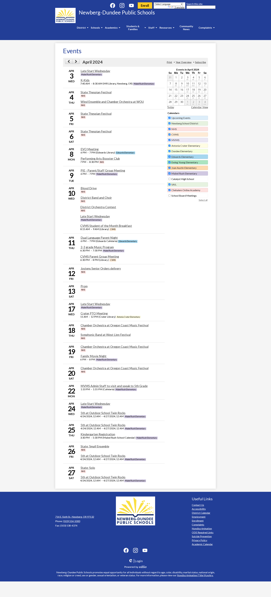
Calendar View (199, 107)
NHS (174, 129)
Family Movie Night (93, 356)
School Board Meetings (184, 195)
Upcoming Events (180, 117)
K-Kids (85, 80)
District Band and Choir (96, 197)
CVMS (175, 134)
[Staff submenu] (152, 27)
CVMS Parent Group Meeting (99, 256)
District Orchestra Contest (98, 207)
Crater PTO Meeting (94, 313)
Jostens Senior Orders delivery (101, 268)
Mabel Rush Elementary (184, 173)
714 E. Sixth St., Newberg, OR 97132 (74, 516)
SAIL (173, 184)
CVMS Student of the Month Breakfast (106, 226)
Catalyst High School (182, 178)
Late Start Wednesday (95, 71)
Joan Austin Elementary (184, 167)
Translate (179, 7)
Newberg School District (184, 123)
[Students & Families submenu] (134, 27)
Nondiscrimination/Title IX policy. (195, 575)
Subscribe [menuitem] (200, 62)
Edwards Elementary (182, 156)
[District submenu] (83, 27)
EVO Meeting (89, 149)
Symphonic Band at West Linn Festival (106, 334)
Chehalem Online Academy (185, 190)
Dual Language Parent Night (99, 237)
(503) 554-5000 (71, 521)
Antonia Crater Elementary (185, 145)
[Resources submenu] (166, 27)
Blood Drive (89, 188)
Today (170, 107)
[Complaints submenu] (206, 27)
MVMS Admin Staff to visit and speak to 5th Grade (114, 386)
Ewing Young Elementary (184, 162)
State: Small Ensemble (95, 446)
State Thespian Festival (96, 92)
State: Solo (88, 467)
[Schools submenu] (97, 27)
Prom (84, 286)
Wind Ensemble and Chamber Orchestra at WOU (112, 101)
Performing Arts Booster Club (100, 158)
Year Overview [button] (183, 62)
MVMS (175, 139)
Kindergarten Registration (98, 434)
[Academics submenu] (112, 27)
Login (137, 561)
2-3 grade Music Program (97, 247)
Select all (203, 200)
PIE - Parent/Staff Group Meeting (103, 170)
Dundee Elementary (181, 151)
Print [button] (169, 62)
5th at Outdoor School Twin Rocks (103, 413)
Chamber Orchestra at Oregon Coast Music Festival (115, 325)
